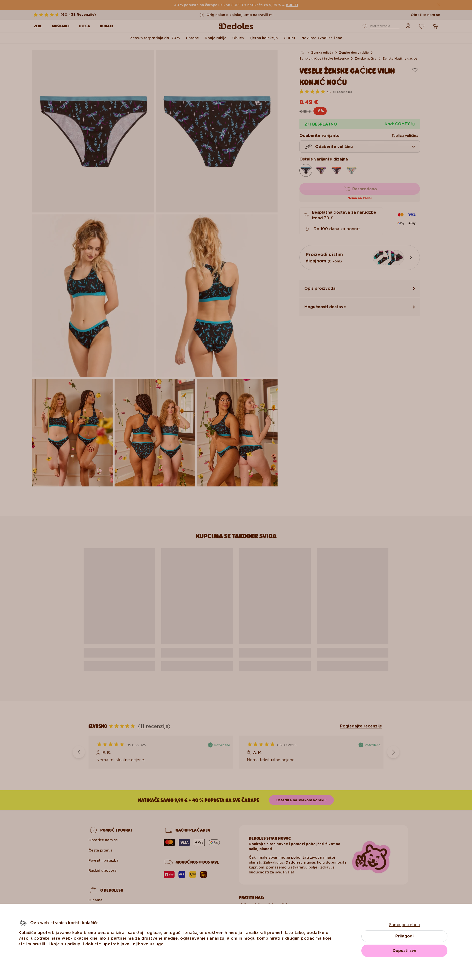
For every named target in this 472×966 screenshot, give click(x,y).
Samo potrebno (404, 924)
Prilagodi (404, 936)
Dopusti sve (404, 950)
